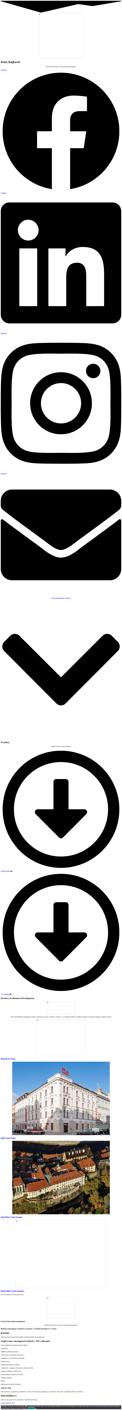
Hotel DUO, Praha (8, 1059)
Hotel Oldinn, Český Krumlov (12, 1291)
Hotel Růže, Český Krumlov (12, 1217)
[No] (35, 1408)
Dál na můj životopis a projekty (61, 598)
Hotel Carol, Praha (8, 1138)
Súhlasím (31, 1408)
